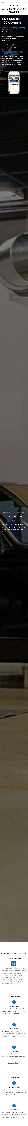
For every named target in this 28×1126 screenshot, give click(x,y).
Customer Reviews (8, 983)
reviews (4, 531)
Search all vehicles (7, 48)
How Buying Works (13, 1063)
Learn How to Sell (6, 68)
